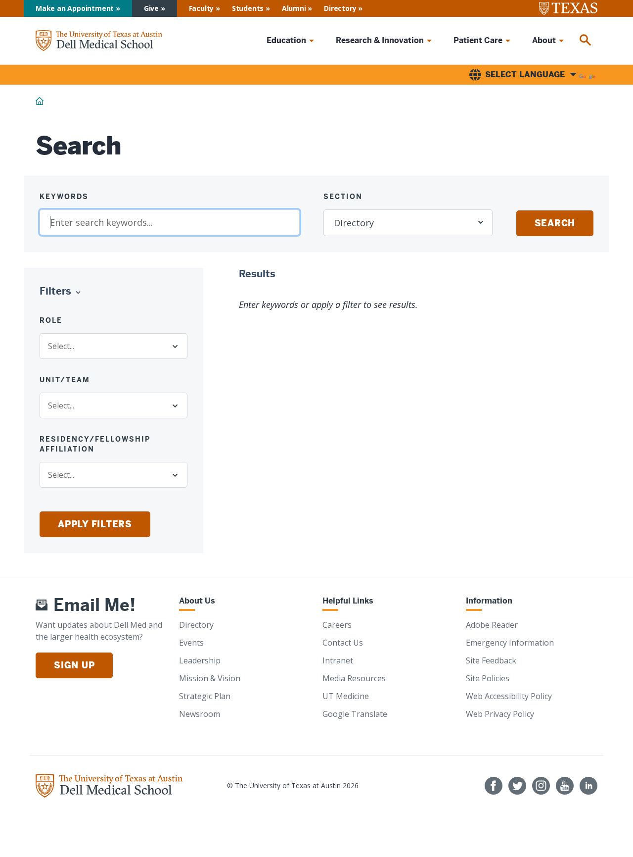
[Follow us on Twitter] (517, 786)
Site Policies (487, 678)
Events (191, 642)
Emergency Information (510, 642)
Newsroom (199, 713)
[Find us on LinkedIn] (588, 786)
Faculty (201, 8)
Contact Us (342, 642)
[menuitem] (585, 40)
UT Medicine (345, 696)
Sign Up (74, 665)
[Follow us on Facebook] (493, 786)
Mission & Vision (209, 678)
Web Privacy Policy (500, 713)
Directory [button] (354, 223)
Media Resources (354, 678)
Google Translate (354, 713)
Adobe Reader (492, 624)
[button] (62, 292)
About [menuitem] (544, 40)
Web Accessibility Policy (509, 696)
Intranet (337, 660)
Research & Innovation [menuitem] (380, 40)
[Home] (99, 40)
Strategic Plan (204, 696)
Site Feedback (491, 660)
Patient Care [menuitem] (477, 40)
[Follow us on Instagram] (541, 786)
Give (151, 8)
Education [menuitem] (286, 40)
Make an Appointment (75, 8)
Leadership (200, 660)
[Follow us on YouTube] (565, 786)
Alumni (294, 8)
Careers (337, 624)
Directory (340, 8)
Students (248, 8)
